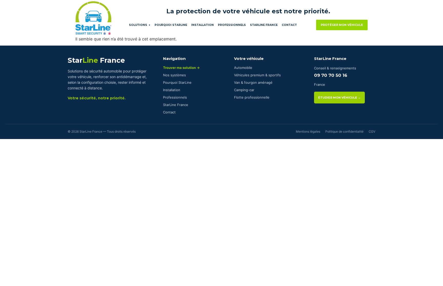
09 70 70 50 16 (330, 75)
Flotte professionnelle (251, 97)
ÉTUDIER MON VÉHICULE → (339, 97)
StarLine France (175, 105)
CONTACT (289, 25)
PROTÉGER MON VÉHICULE (342, 25)
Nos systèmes (174, 75)
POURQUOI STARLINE (171, 25)
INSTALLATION (202, 25)
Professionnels (175, 97)
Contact (169, 112)
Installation (171, 90)
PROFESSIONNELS (232, 25)
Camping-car (244, 90)
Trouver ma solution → (181, 68)
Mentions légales (308, 131)
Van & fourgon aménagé (253, 82)
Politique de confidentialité (344, 131)
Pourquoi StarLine (177, 82)
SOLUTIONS (139, 25)
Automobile (243, 68)
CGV (372, 131)
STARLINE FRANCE (264, 25)
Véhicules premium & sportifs (257, 75)
